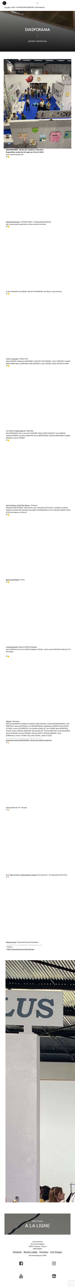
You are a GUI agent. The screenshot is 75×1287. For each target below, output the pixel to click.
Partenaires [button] (43, 1252)
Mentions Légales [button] (31, 1252)
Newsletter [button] (17, 1252)
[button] (4, 3)
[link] (13, 222)
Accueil (7, 7)
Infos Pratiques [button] (56, 1252)
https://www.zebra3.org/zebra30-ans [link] (20, 949)
